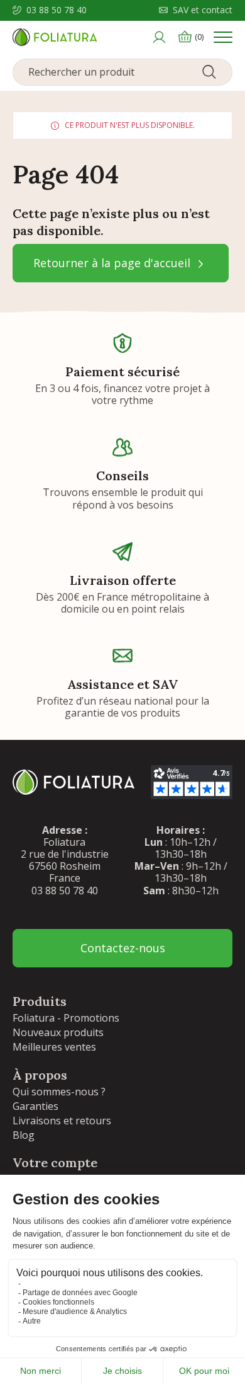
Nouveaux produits (58, 1032)
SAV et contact (202, 10)
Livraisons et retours (62, 1120)
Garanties (35, 1106)
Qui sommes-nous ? (59, 1092)
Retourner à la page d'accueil (113, 262)
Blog (24, 1135)
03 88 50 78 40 (56, 10)
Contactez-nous (122, 947)
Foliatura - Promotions (66, 1018)
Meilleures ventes (54, 1047)
